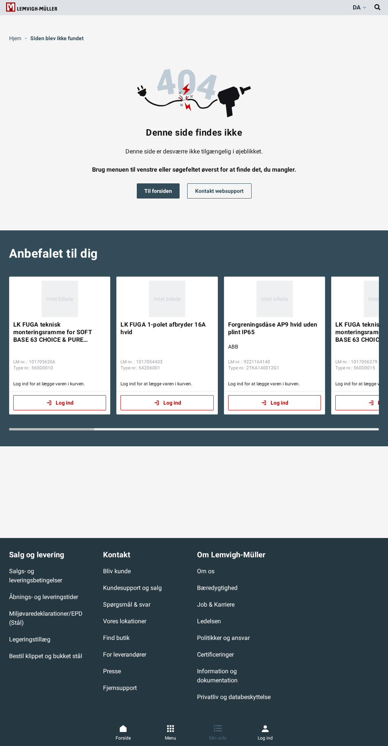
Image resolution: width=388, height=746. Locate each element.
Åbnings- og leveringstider (43, 597)
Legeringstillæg (29, 639)
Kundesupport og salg (132, 587)
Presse (112, 671)
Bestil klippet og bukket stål (45, 656)
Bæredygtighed (217, 587)
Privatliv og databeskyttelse (234, 697)
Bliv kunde (117, 571)
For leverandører (124, 654)
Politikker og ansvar (223, 637)
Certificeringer (215, 654)
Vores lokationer (124, 621)
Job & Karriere (216, 604)
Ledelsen (209, 621)
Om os (205, 571)
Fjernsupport (120, 687)
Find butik (116, 637)
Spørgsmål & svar (126, 604)
